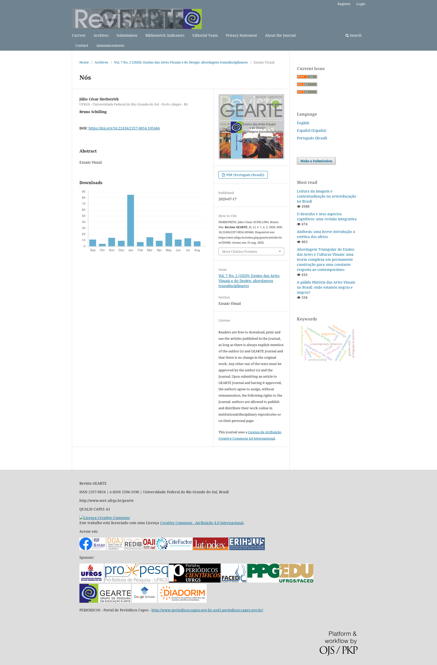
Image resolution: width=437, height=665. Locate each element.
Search (355, 35)
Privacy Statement (241, 35)
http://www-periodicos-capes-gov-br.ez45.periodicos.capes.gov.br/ (207, 610)
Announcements (110, 45)
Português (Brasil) (312, 138)
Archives (101, 35)
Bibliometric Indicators (164, 35)
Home (84, 62)
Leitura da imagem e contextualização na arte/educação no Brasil (326, 196)
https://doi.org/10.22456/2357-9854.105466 (124, 128)
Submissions (127, 35)
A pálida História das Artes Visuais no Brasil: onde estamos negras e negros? (326, 287)
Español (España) (311, 130)
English (303, 122)
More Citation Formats (239, 251)
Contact (81, 45)
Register (344, 4)
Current (78, 35)
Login (360, 4)
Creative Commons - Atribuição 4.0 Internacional (201, 522)
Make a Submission (316, 161)
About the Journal (280, 35)
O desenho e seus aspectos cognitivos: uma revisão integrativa (327, 216)
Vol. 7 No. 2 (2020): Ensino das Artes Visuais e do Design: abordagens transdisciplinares (181, 62)
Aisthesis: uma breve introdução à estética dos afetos (326, 234)
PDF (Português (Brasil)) (245, 175)
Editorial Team (205, 35)
